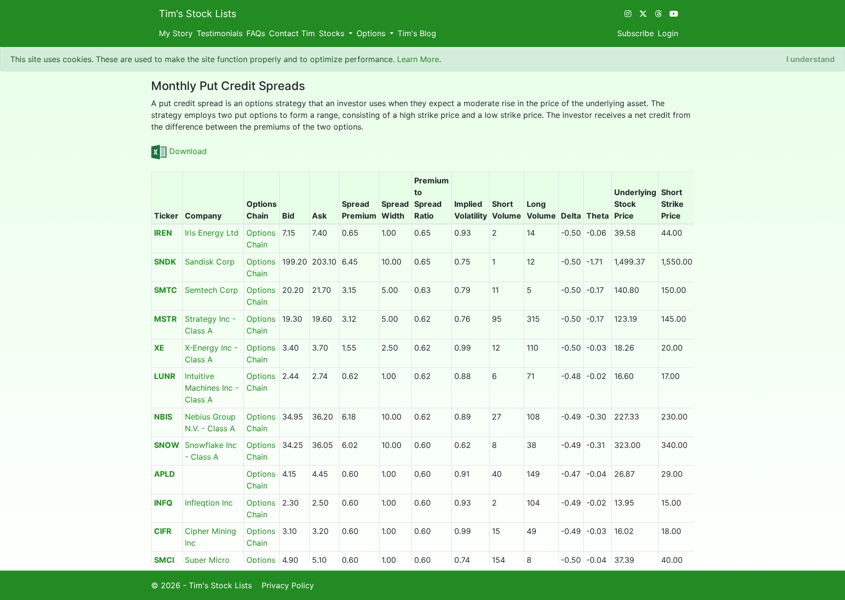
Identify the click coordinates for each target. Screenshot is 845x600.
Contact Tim (292, 33)
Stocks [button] (333, 33)
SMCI (164, 560)
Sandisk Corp (210, 262)
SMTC (165, 290)
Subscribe (635, 33)
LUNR (165, 376)
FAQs (255, 33)
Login (668, 33)
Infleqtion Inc (209, 503)
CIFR (163, 531)
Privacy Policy (288, 585)
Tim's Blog (417, 33)
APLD (164, 474)
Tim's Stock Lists (197, 14)
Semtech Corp (211, 290)
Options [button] (372, 33)
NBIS (163, 417)
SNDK (165, 262)
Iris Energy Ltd (212, 233)
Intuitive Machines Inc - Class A (212, 387)
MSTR (165, 319)
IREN (163, 233)
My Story (176, 33)
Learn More (418, 59)
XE (159, 348)
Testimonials (220, 33)
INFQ (163, 503)
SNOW (166, 445)
